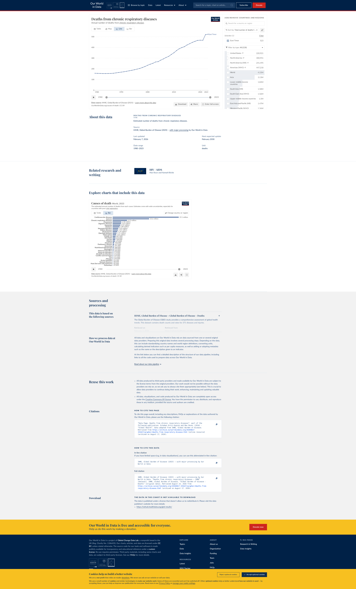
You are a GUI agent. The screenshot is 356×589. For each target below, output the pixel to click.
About (181, 5)
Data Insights (185, 554)
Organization (215, 549)
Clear (261, 36)
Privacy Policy (164, 583)
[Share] (181, 275)
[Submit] (231, 5)
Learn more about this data (145, 103)
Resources (168, 5)
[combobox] (214, 5)
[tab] (97, 29)
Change (177, 213)
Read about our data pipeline (146, 364)
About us (214, 544)
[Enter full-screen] (187, 275)
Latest (158, 5)
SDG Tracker (185, 568)
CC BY (122, 105)
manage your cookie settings (184, 583)
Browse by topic (138, 5)
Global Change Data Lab (128, 540)
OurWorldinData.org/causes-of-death (105, 105)
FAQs (132, 555)
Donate (259, 5)
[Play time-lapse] (93, 97)
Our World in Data (96, 5)
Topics (182, 544)
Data (150, 5)
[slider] (106, 97)
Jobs (212, 563)
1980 (100, 97)
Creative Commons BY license (158, 400)
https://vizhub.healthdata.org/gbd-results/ (154, 507)
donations (125, 578)
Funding (213, 554)
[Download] (175, 275)
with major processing (179, 130)
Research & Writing (248, 544)
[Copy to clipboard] (213, 424)
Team (212, 558)
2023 (216, 97)
